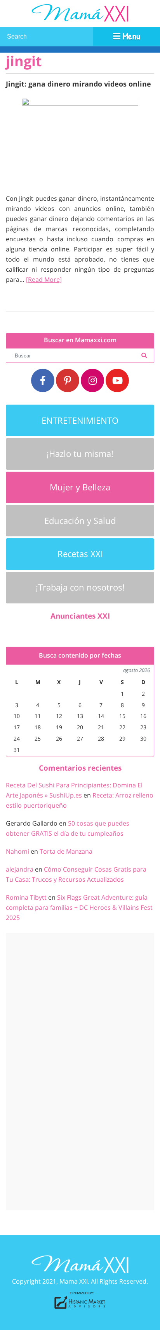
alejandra (19, 869)
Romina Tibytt (26, 897)
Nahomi (17, 851)
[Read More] (44, 279)
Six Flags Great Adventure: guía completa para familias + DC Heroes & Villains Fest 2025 (79, 907)
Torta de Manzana (66, 851)
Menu (130, 36)
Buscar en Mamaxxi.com (80, 340)
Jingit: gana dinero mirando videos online (78, 83)
